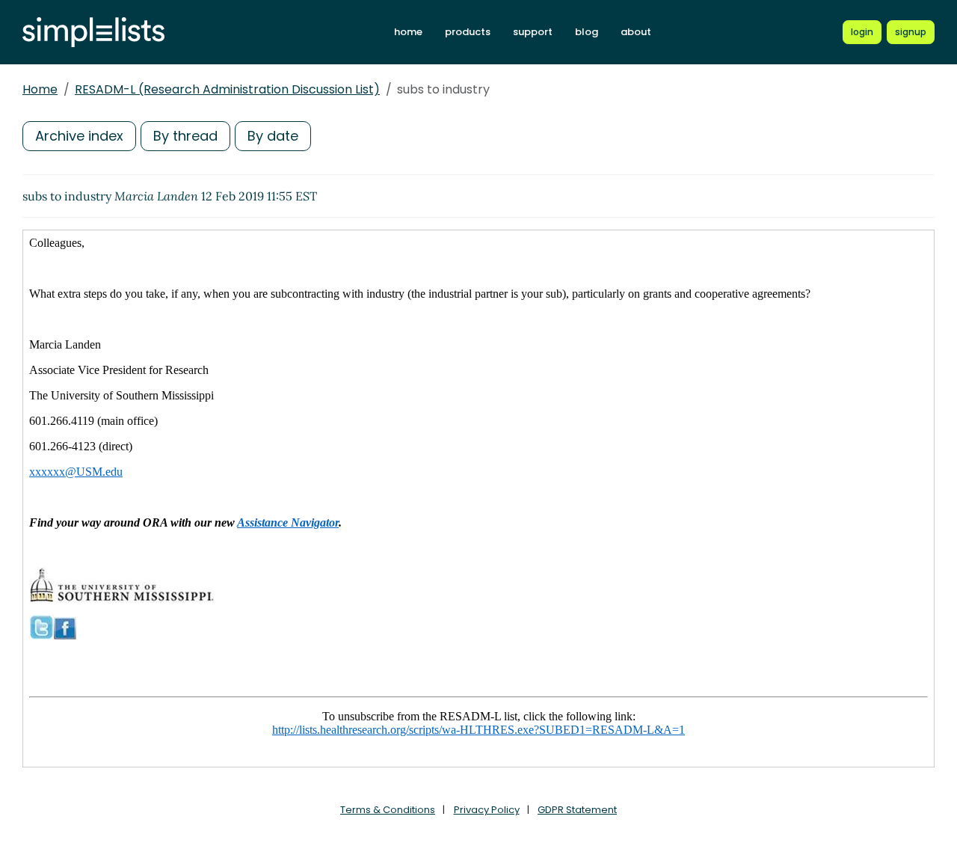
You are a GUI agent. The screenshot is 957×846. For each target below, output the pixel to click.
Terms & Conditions (387, 810)
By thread (185, 135)
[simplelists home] (93, 32)
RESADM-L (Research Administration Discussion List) (227, 89)
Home (40, 89)
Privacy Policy (487, 810)
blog (586, 32)
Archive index (79, 135)
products (467, 32)
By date (272, 135)
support (533, 32)
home (408, 32)
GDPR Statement (577, 810)
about (636, 32)
